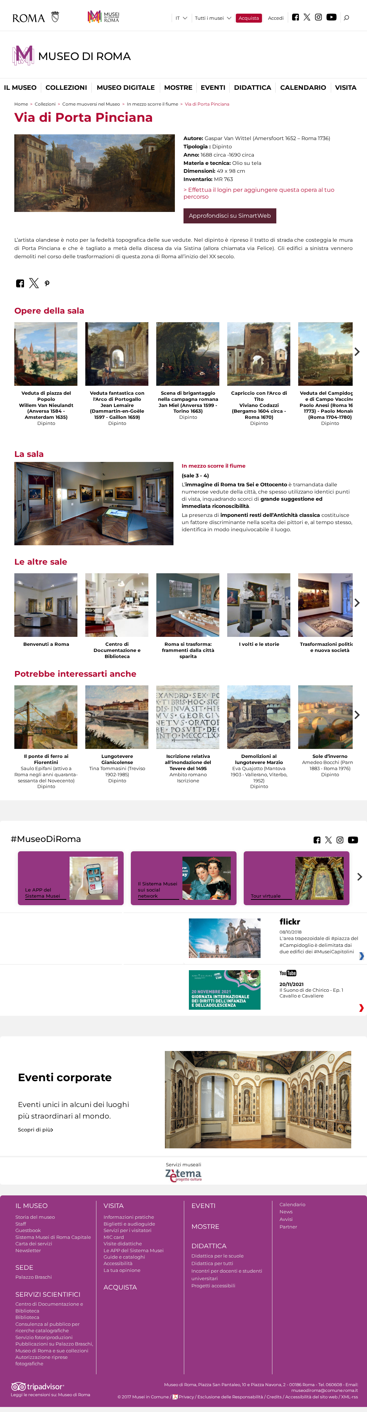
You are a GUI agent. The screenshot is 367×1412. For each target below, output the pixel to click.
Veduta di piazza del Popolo (46, 396)
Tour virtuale (266, 896)
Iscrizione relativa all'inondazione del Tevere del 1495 (188, 762)
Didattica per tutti (212, 1263)
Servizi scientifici (47, 1294)
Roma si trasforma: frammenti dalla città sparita (188, 650)
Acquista (249, 18)
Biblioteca (27, 1317)
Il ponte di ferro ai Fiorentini (46, 759)
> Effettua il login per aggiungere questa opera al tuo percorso (259, 193)
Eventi (213, 88)
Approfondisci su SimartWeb (230, 215)
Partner (288, 1227)
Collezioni (66, 88)
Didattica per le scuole (217, 1256)
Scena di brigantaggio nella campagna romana (188, 396)
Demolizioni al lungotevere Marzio (259, 759)
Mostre (178, 88)
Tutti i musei (209, 18)
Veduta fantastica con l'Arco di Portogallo (117, 396)
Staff (20, 1224)
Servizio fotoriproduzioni (44, 1337)
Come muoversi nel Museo (91, 104)
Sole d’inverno (330, 756)
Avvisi (286, 1219)
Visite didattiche (123, 1243)
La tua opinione (122, 1270)
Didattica (252, 88)
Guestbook (28, 1230)
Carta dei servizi (33, 1243)
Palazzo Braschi (33, 1277)
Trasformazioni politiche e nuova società (330, 647)
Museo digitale (126, 88)
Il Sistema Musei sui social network (157, 890)
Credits (274, 1396)
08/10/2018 (319, 942)
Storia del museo (35, 1217)
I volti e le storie (259, 644)
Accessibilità (118, 1263)
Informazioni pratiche (129, 1217)
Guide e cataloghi (124, 1257)
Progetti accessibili (213, 1285)
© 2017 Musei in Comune (143, 1396)
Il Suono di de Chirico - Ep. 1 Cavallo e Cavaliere (311, 993)
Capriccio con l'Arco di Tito (259, 396)
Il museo (20, 88)
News (286, 1211)
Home (21, 104)
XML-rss (349, 1396)
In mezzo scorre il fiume (152, 104)
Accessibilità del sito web (311, 1396)
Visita (346, 88)
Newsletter (28, 1250)
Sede (24, 1267)
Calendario (303, 88)
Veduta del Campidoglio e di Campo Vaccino (330, 396)
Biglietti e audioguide (129, 1224)
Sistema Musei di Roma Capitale (53, 1237)
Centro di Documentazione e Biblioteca (117, 650)
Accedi (276, 18)
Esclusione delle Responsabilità (230, 1396)
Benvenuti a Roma (46, 644)
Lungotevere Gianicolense (117, 759)
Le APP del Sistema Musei (42, 893)
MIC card (114, 1237)
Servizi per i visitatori (128, 1230)
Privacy (186, 1396)
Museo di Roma (84, 56)
